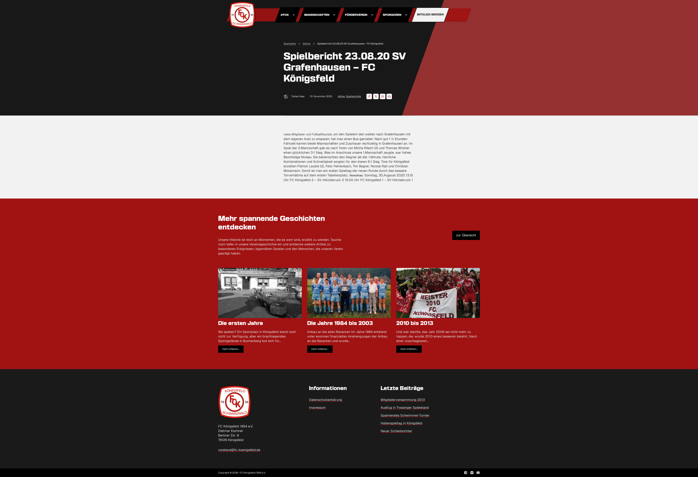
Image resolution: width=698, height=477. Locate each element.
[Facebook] (369, 96)
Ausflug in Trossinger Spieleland (405, 407)
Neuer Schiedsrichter (396, 431)
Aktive (341, 96)
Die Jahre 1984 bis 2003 (340, 323)
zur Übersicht (466, 235)
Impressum (317, 407)
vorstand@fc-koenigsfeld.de (239, 450)
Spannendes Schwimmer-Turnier (405, 415)
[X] (376, 96)
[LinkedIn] (382, 96)
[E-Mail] (389, 96)
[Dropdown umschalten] (293, 15)
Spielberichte (353, 96)
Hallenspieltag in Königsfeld (401, 423)
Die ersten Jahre (240, 323)
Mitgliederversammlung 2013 (403, 400)
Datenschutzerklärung (325, 400)
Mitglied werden (430, 14)
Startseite (290, 43)
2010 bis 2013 (414, 323)
